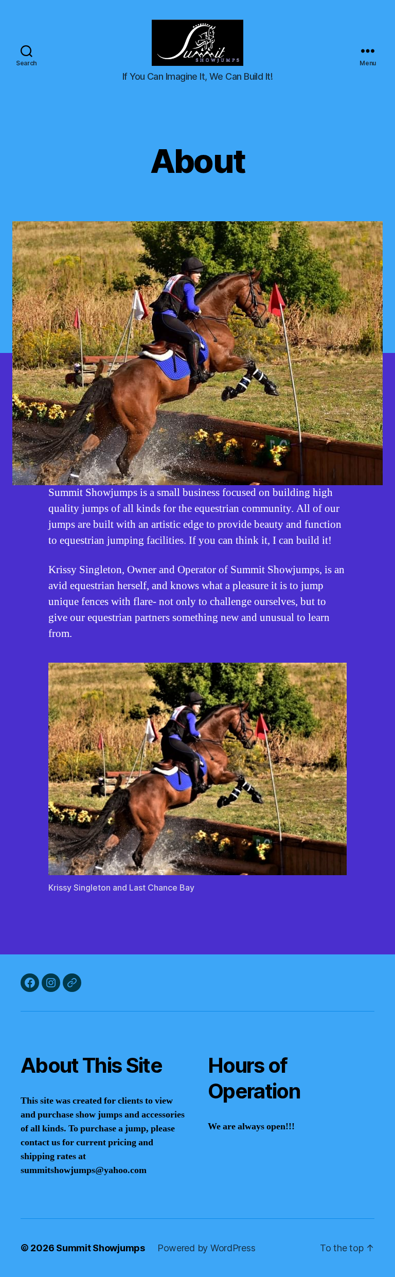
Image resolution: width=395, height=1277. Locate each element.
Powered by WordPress (206, 1248)
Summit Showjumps (100, 1248)
